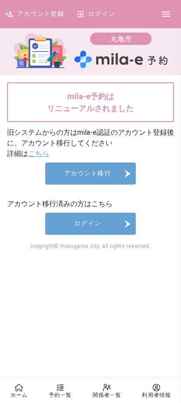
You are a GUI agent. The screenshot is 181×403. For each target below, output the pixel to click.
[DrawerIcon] (166, 14)
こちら (38, 153)
